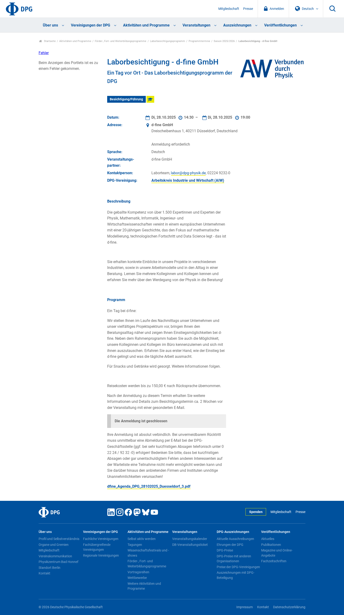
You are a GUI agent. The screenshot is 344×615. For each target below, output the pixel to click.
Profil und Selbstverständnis (59, 539)
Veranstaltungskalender (189, 539)
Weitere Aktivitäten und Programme (144, 586)
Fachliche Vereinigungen (100, 539)
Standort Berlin (49, 568)
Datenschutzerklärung (289, 607)
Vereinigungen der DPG (90, 25)
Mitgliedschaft (228, 9)
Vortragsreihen (138, 572)
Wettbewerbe (137, 578)
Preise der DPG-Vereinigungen (238, 567)
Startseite (49, 41)
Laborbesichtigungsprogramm (167, 41)
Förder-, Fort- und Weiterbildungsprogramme (120, 41)
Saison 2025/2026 (224, 41)
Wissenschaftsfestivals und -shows (148, 552)
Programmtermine (199, 41)
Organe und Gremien (54, 545)
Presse (248, 9)
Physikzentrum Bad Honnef (58, 562)
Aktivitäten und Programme (146, 25)
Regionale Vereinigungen (101, 555)
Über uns (50, 25)
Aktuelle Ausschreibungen (235, 539)
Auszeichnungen (237, 25)
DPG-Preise (225, 550)
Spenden (256, 512)
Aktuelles (267, 539)
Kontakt (44, 573)
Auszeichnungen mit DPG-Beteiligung (235, 575)
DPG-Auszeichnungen (233, 532)
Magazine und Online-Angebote (277, 552)
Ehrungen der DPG (230, 545)
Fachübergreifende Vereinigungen (96, 547)
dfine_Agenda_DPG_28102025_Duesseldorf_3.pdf (148, 486)
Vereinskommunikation (55, 556)
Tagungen (135, 545)
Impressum (244, 607)
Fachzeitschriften (273, 561)
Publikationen (271, 545)
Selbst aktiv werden (142, 539)
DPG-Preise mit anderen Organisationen (234, 558)
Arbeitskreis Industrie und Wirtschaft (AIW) (187, 180)
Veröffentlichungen (280, 25)
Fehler (44, 53)
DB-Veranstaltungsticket (190, 545)
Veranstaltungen (196, 25)
